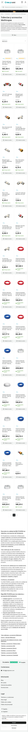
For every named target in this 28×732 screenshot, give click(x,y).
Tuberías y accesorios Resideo (9, 653)
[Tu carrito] (22, 2)
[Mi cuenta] (25, 2)
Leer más (4, 718)
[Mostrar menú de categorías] (2, 2)
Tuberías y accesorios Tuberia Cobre (10, 643)
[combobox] (14, 7)
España (5, 709)
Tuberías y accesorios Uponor (9, 648)
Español (5, 711)
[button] (8, 58)
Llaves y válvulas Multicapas (8, 637)
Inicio (2, 14)
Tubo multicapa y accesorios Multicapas (11, 635)
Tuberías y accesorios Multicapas (18, 14)
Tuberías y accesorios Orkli (8, 646)
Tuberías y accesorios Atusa (8, 650)
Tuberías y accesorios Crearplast (9, 655)
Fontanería (7, 14)
